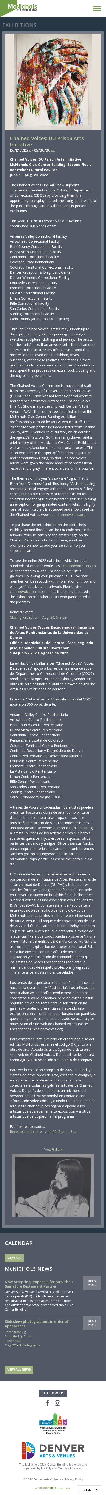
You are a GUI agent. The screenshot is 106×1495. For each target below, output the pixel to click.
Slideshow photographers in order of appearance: (37, 1323)
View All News (19, 1369)
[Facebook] (47, 1403)
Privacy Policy (73, 1479)
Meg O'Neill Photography (22, 1345)
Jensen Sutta (13, 1341)
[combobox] (89, 1490)
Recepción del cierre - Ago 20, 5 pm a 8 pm (44, 1131)
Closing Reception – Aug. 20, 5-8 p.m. (39, 617)
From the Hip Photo (18, 1336)
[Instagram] (57, 1403)
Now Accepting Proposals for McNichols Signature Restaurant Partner (39, 1283)
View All (14, 1258)
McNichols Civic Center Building (19, 8)
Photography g (15, 1332)
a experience (53, 1488)
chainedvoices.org (71, 514)
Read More (92, 1283)
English (85, 1490)
